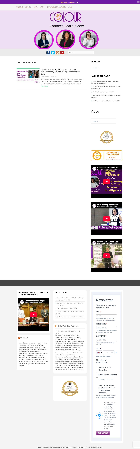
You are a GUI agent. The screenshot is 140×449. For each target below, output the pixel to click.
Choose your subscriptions (101, 361)
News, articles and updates (56, 7)
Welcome (19, 7)
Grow (42, 7)
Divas (54, 76)
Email (98, 312)
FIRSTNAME (101, 324)
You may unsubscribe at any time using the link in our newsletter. (106, 396)
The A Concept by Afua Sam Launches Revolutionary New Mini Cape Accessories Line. (60, 72)
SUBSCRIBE (103, 433)
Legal (70, 7)
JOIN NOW (76, 2)
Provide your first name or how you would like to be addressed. (106, 331)
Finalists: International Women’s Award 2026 (106, 101)
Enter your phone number (103, 356)
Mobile (98, 348)
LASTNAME (100, 336)
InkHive (50, 447)
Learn (36, 7)
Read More (44, 86)
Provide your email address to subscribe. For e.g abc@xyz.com (105, 319)
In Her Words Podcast (68, 326)
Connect (28, 7)
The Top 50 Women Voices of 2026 (103, 92)
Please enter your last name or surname (105, 343)
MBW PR (24, 337)
